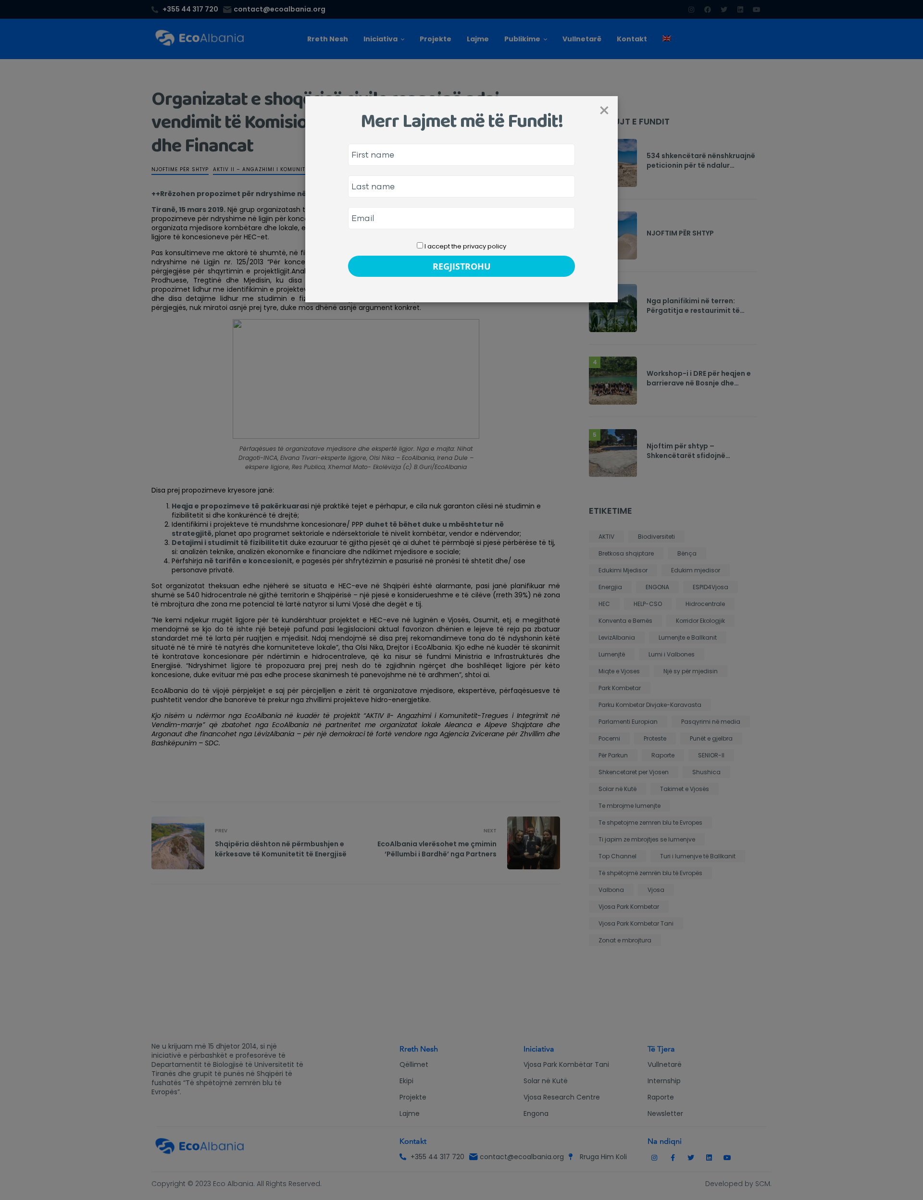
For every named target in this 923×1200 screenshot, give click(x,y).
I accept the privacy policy (464, 246)
